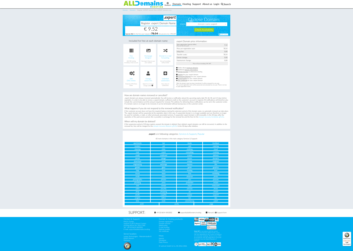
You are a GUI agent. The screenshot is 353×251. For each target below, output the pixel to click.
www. (183, 24)
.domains (215, 158)
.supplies (163, 195)
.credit (137, 155)
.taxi (189, 198)
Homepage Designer (184, 76)
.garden (137, 167)
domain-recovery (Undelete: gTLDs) (211, 117)
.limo (189, 173)
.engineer (215, 161)
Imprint (161, 238)
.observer (189, 176)
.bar (163, 143)
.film (215, 164)
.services (189, 189)
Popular (201, 134)
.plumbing (137, 182)
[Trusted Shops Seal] (127, 246)
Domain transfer (183, 72)
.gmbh (189, 167)
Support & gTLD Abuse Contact (135, 223)
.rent (137, 185)
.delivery (216, 155)
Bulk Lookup (224, 34)
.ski (189, 192)
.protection (189, 182)
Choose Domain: (204, 19)
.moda (137, 176)
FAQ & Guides (129, 221)
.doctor (189, 158)
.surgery (137, 198)
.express (189, 164)
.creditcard (163, 155)
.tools (163, 201)
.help (137, 170)
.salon (137, 189)
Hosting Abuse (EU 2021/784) (134, 225)
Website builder (164, 229)
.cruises (189, 155)
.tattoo (163, 198)
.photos (163, 179)
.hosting (189, 170)
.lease (163, 173)
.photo (215, 176)
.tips (215, 198)
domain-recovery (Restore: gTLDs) (165, 126)
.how (215, 170)
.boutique (215, 143)
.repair (189, 185)
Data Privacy (163, 242)
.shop (137, 192)
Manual (210, 212)
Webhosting (163, 225)
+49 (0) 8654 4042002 (164, 212)
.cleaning (137, 149)
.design (163, 158)
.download (137, 161)
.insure (137, 173)
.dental (137, 158)
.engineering (137, 164)
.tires (137, 201)
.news (163, 176)
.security (163, 189)
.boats (189, 143)
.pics (189, 179)
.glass (163, 167)
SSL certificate (164, 231)
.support (216, 195)
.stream (215, 192)
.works (176, 204)
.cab (163, 146)
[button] (225, 24)
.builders (137, 146)
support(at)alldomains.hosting (190, 212)
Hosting (180, 74)
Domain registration (166, 221)
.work (142, 204)
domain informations (191, 70)
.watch (215, 201)
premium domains (192, 68)
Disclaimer (162, 240)
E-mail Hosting (164, 227)
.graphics (216, 167)
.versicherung (189, 201)
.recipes (215, 182)
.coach (163, 152)
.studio (137, 195)
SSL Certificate (182, 80)
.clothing (189, 149)
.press (163, 182)
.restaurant (215, 185)
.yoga (211, 204)
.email (163, 161)
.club (137, 152)
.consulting (189, 152)
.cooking (216, 152)
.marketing (215, 173)
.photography (137, 179)
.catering (216, 146)
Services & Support (188, 134)
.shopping (163, 192)
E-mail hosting (182, 78)
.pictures (216, 179)
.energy (189, 161)
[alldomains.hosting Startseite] (143, 4)
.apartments (137, 143)
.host (163, 170)
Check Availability (204, 30)
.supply (189, 195)
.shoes (215, 189)
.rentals (163, 185)
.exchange (163, 164)
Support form (222, 212)
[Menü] (350, 233)
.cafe (189, 146)
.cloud (216, 149)
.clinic (163, 149)
